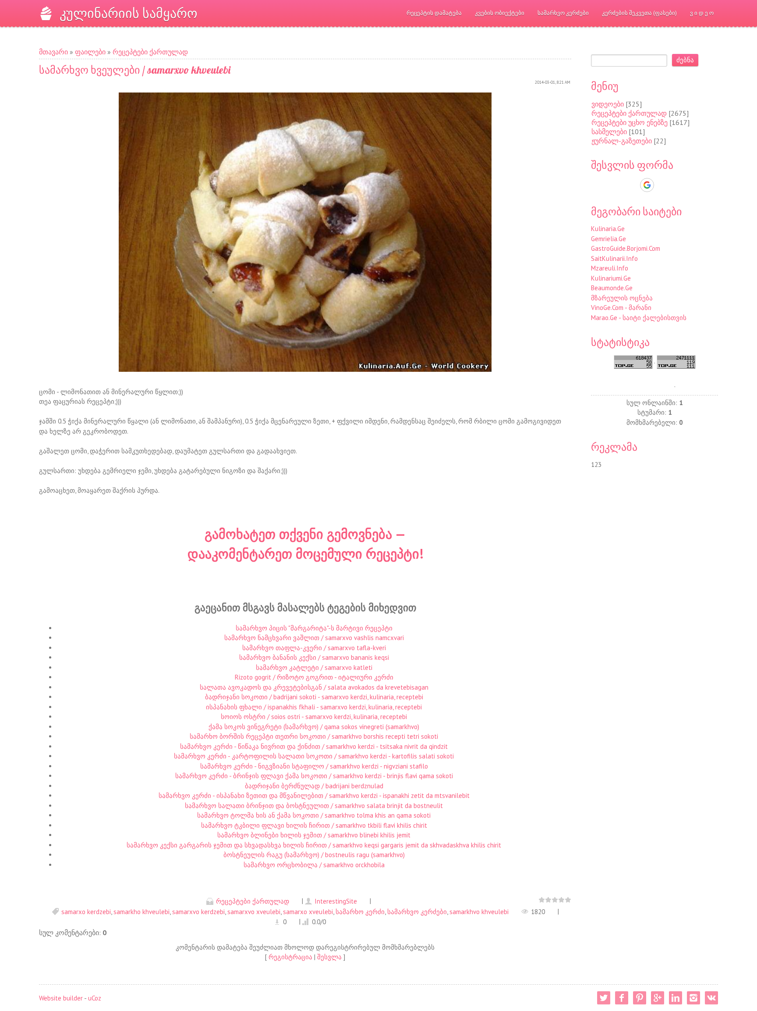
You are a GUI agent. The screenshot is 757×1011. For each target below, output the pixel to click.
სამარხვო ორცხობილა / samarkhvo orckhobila (314, 865)
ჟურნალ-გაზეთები (621, 140)
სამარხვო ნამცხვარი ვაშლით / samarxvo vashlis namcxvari (314, 638)
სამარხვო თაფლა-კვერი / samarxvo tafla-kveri (314, 648)
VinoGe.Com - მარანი (621, 307)
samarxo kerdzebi (86, 912)
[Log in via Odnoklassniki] (677, 185)
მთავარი (53, 51)
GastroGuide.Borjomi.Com (625, 248)
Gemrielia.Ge (608, 239)
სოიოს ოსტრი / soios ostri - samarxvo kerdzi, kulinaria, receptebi (314, 716)
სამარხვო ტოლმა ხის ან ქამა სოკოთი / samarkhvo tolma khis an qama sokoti (314, 815)
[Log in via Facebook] (631, 185)
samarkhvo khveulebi (479, 912)
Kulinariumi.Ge (611, 278)
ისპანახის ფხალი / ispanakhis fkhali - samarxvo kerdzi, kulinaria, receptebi (314, 707)
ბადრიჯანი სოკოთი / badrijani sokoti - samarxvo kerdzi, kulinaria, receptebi (314, 697)
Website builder (61, 998)
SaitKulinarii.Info (614, 258)
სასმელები (609, 131)
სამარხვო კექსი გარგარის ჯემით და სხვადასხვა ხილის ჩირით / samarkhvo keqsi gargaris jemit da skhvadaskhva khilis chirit (314, 845)
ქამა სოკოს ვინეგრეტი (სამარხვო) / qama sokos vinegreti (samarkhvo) (314, 727)
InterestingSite (336, 901)
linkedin (675, 997)
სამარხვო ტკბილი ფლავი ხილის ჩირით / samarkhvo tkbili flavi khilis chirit (314, 825)
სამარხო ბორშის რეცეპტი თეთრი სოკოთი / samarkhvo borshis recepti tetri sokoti (314, 736)
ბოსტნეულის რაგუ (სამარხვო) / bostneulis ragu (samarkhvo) (314, 855)
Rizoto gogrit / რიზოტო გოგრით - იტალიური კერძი (314, 677)
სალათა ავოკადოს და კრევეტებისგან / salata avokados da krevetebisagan (314, 687)
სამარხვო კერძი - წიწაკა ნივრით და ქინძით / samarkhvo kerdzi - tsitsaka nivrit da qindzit (314, 746)
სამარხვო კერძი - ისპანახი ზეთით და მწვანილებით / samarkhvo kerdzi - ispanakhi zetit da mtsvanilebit (314, 795)
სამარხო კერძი (360, 912)
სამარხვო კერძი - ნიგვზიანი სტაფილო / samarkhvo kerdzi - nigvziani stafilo (314, 766)
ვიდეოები (607, 104)
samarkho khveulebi (141, 912)
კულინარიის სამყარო (129, 13)
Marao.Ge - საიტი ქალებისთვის (638, 317)
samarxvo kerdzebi (198, 912)
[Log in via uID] (616, 185)
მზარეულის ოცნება (622, 298)
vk (711, 997)
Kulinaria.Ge (608, 228)
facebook (621, 997)
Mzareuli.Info (609, 268)
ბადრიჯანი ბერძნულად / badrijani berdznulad (314, 786)
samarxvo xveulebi (253, 912)
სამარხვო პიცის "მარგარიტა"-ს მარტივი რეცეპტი (314, 628)
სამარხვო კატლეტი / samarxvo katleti (314, 667)
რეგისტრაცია (290, 957)
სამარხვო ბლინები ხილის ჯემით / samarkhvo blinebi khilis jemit (313, 835)
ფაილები (90, 51)
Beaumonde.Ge (612, 288)
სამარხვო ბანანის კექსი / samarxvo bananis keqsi (314, 657)
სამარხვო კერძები (417, 912)
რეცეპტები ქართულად (150, 51)
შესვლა (329, 957)
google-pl (657, 997)
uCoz (94, 998)
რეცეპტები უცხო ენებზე (629, 122)
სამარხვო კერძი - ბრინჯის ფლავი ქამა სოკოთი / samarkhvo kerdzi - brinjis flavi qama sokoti (314, 776)
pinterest (639, 997)
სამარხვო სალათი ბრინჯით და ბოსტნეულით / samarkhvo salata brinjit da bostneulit (314, 805)
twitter (603, 997)
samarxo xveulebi (308, 912)
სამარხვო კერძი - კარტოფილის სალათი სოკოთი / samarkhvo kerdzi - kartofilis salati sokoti (314, 756)
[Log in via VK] (662, 185)
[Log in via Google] (647, 185)
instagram (693, 997)
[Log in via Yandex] (692, 185)
